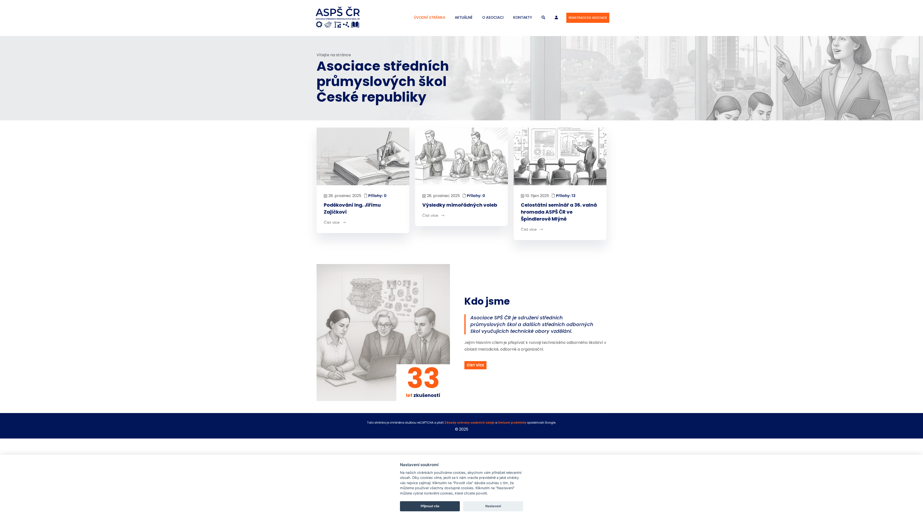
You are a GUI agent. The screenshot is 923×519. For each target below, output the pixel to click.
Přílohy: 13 (565, 195)
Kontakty (522, 17)
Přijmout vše (430, 506)
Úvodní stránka (429, 17)
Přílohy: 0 (377, 195)
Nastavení (493, 506)
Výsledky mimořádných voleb (459, 205)
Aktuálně (464, 17)
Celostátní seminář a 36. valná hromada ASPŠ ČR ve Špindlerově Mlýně (559, 212)
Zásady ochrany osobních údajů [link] (469, 422)
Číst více (332, 222)
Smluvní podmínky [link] (512, 422)
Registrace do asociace (588, 18)
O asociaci (493, 17)
